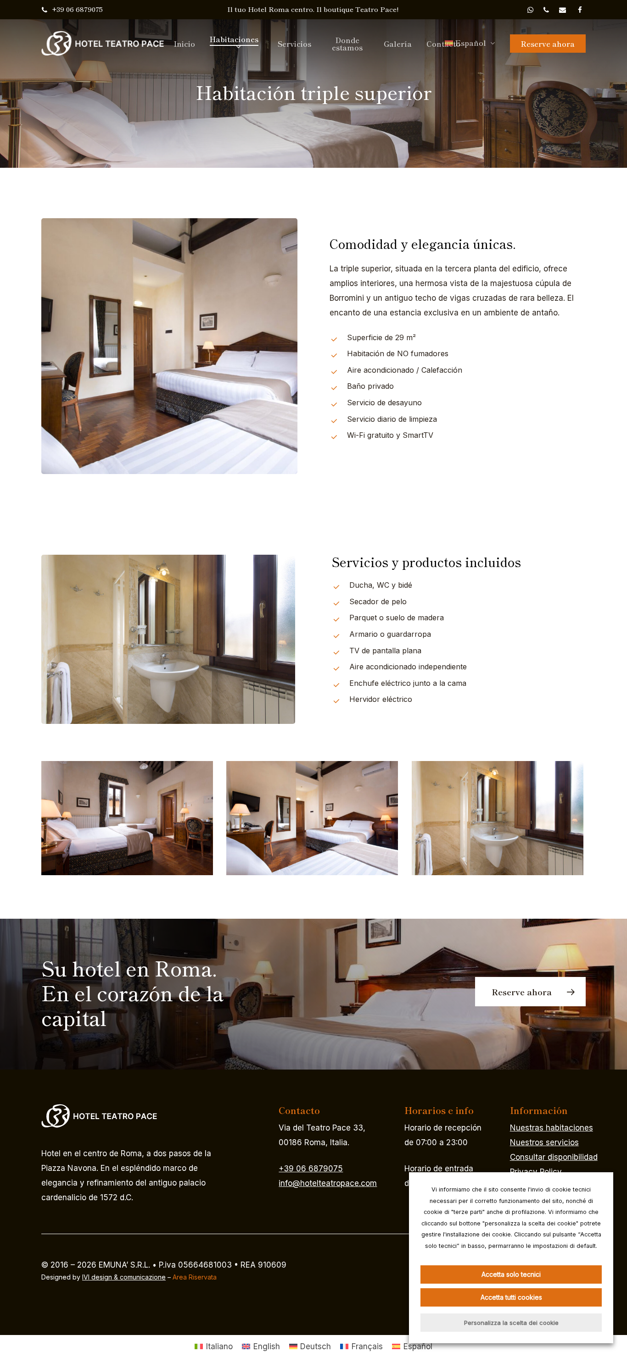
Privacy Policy (536, 1171)
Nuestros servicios (544, 1142)
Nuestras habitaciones (551, 1127)
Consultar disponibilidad (554, 1157)
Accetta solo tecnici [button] (511, 1274)
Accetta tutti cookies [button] (511, 1297)
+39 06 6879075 (311, 1168)
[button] (530, 991)
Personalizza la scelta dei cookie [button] (511, 1322)
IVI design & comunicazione (124, 1277)
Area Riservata (195, 1277)
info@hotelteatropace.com (328, 1183)
